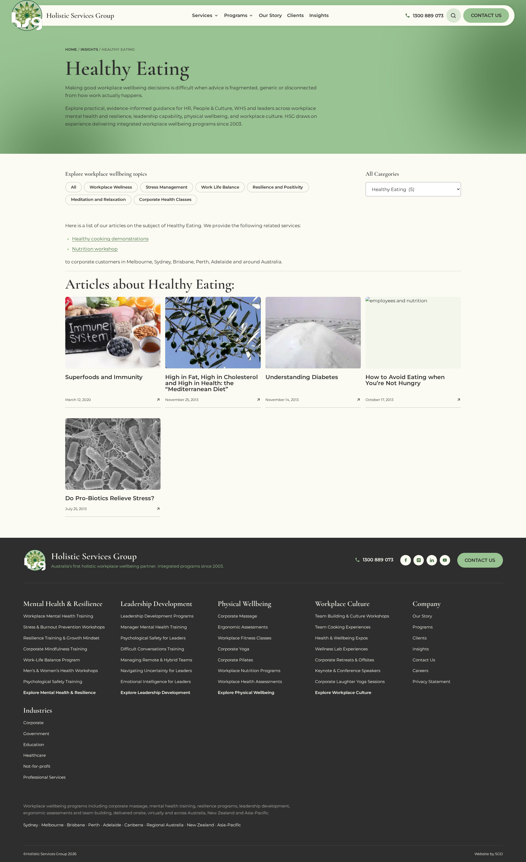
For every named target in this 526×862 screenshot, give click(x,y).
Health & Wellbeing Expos (341, 638)
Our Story (270, 15)
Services (202, 15)
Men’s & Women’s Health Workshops (60, 670)
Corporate (33, 722)
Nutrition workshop (95, 249)
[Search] (453, 15)
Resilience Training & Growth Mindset (61, 638)
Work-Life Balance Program (51, 660)
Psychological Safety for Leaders (153, 638)
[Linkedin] (432, 560)
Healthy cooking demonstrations (110, 238)
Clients (295, 15)
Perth (94, 825)
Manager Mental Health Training (154, 627)
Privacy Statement (431, 681)
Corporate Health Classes (165, 199)
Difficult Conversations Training (152, 649)
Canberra (133, 825)
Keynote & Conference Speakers (347, 670)
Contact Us (486, 15)
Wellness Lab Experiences (341, 649)
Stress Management (166, 187)
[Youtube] (445, 560)
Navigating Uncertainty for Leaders (156, 670)
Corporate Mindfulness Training (55, 649)
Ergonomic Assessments (243, 627)
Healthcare (34, 755)
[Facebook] (405, 560)
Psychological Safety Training (52, 681)
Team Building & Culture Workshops (352, 616)
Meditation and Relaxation (98, 199)
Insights (319, 15)
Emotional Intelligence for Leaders (156, 681)
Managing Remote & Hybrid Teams (156, 660)
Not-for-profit (36, 766)
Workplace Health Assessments (250, 681)
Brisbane (76, 825)
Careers (420, 670)
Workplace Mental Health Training (58, 616)
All (73, 187)
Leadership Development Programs (157, 616)
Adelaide (112, 825)
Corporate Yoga (233, 649)
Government (36, 733)
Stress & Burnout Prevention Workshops (64, 627)
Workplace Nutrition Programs (249, 670)
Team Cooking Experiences (342, 627)
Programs (235, 15)
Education (33, 744)
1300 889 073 (428, 15)
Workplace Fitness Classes (244, 638)
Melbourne (52, 825)
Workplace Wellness (111, 187)
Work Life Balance (220, 187)
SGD (499, 854)
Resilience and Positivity (278, 187)
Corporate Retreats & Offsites (344, 660)
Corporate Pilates (235, 660)
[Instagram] (418, 560)
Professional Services (44, 777)
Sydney (30, 825)
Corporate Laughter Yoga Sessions (350, 681)
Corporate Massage (237, 616)
